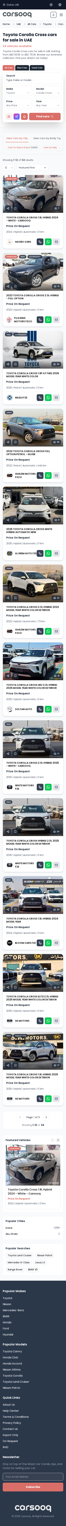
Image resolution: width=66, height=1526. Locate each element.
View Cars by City (17, 138)
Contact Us (10, 1429)
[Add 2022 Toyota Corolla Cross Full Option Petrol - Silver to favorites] (15, 442)
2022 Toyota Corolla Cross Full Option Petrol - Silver (28, 453)
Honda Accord (12, 1363)
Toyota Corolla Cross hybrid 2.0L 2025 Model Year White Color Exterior (32, 842)
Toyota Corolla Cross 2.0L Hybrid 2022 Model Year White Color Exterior (32, 608)
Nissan (7, 1304)
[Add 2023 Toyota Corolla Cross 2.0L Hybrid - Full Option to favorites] (15, 286)
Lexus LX (40, 1262)
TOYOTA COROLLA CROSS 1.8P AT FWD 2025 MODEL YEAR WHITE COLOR (32, 375)
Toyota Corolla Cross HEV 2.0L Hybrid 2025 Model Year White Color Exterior (31, 686)
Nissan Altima (11, 1370)
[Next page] (46, 1117)
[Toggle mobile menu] (61, 15)
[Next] (59, 148)
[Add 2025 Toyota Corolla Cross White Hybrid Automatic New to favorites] (15, 520)
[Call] (40, 241)
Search (10, 75)
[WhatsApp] (48, 241)
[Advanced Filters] (8, 116)
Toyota (47, 24)
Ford (6, 1328)
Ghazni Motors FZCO (25, 475)
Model (40, 89)
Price (9, 101)
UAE (19, 24)
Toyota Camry (12, 1351)
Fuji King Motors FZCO (23, 319)
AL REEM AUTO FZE (26, 553)
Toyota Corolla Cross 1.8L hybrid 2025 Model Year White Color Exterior (32, 1076)
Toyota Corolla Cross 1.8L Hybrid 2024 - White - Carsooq (32, 219)
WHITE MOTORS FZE (24, 787)
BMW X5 (33, 1269)
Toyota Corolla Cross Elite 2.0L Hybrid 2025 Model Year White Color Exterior (32, 998)
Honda (7, 1322)
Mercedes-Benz (13, 1310)
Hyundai (8, 1334)
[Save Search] (24, 116)
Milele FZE (21, 397)
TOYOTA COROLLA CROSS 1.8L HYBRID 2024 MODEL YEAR (32, 920)
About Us (9, 1405)
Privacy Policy (12, 1423)
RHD (5, 1447)
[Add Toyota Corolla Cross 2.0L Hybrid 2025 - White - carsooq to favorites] (15, 754)
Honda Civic (10, 1357)
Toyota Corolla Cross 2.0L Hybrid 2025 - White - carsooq (32, 764)
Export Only (10, 1435)
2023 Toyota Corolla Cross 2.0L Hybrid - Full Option (32, 297)
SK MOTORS (22, 1021)
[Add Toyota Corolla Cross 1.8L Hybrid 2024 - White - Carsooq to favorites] (15, 208)
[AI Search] (17, 116)
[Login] (53, 15)
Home (6, 24)
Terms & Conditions (16, 1417)
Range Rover (15, 1269)
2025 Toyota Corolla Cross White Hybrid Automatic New (29, 530)
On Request (10, 1441)
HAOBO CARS (23, 241)
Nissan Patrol (44, 1255)
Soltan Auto (23, 709)
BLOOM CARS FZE (25, 943)
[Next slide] (59, 194)
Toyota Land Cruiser (19, 1255)
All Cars (32, 24)
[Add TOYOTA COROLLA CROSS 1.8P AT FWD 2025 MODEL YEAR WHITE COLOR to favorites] (15, 364)
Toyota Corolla (13, 1376)
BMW (6, 1316)
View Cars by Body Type (48, 138)
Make (9, 89)
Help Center (11, 1411)
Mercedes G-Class (19, 1262)
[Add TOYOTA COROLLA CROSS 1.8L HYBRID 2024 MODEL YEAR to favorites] (15, 909)
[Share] (8, 208)
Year (39, 101)
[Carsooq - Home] (17, 15)
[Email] (56, 241)
